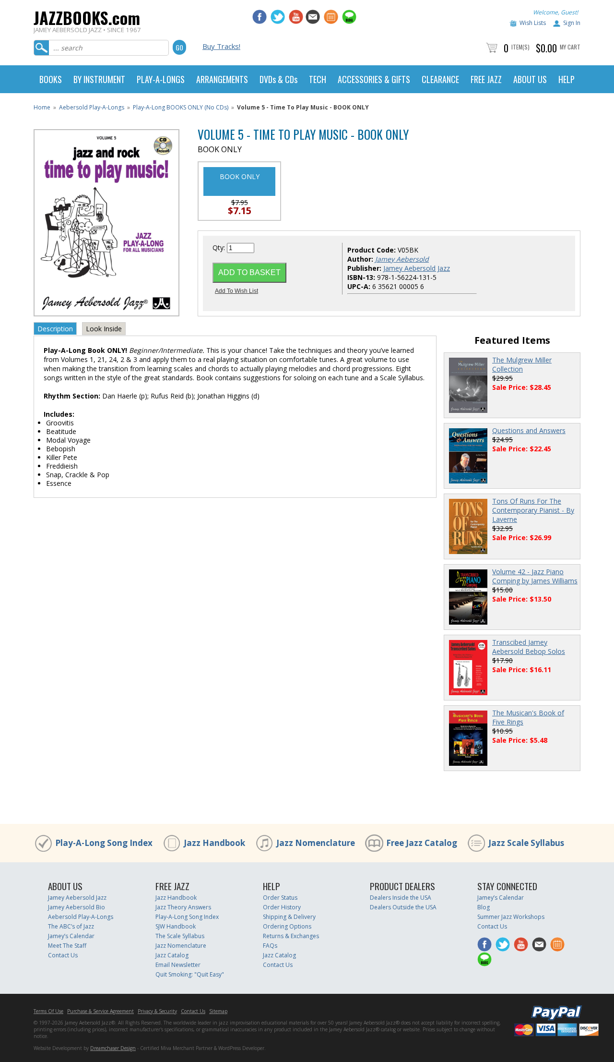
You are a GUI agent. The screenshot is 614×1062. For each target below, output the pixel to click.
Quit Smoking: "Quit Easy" (189, 974)
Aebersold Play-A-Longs (91, 107)
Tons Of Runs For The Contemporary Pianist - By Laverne (533, 510)
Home (42, 107)
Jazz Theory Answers (183, 907)
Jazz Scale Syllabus (526, 842)
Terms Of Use (48, 1011)
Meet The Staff (67, 945)
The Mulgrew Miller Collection (522, 364)
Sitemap (218, 1011)
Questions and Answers (529, 430)
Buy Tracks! (221, 46)
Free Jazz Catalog (421, 842)
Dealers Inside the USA (400, 897)
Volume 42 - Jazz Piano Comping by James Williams (535, 576)
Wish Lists (533, 23)
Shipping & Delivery (289, 917)
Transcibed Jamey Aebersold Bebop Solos (528, 647)
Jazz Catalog (172, 955)
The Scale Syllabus (179, 936)
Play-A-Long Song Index (104, 842)
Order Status (280, 897)
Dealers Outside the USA (403, 907)
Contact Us (63, 955)
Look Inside (104, 328)
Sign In (571, 23)
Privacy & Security (157, 1011)
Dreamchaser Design (113, 1048)
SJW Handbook (175, 926)
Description (55, 328)
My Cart (570, 47)
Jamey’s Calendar (71, 936)
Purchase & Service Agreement (100, 1011)
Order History (282, 907)
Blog (483, 907)
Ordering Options (287, 926)
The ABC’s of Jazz (71, 926)
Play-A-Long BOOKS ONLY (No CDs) (180, 107)
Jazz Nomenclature (315, 842)
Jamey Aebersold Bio (76, 907)
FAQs (270, 945)
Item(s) (520, 47)
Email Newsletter (178, 965)
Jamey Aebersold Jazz (416, 268)
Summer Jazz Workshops (510, 917)
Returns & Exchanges (291, 936)
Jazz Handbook (214, 842)
